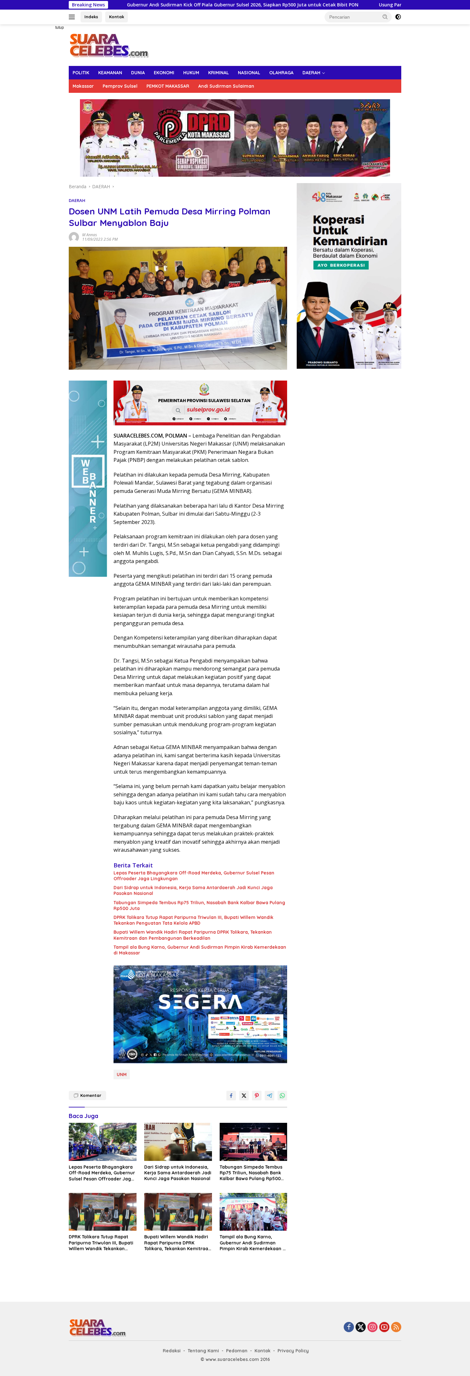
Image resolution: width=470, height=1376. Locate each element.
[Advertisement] (46, 120)
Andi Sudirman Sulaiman (226, 86)
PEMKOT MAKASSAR (167, 86)
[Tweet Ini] (244, 1095)
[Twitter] (361, 1327)
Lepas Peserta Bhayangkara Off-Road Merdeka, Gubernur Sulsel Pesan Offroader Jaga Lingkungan (194, 875)
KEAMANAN (110, 73)
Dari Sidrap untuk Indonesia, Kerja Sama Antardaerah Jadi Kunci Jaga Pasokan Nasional (193, 890)
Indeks (91, 16)
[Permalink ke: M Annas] (74, 236)
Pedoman (236, 1351)
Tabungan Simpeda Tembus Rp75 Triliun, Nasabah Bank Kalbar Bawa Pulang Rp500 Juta (199, 905)
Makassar (83, 86)
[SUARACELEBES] (109, 45)
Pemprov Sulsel (120, 86)
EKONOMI (164, 73)
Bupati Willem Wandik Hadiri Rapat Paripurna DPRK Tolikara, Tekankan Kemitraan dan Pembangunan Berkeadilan (193, 935)
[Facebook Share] (231, 1095)
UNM (122, 1074)
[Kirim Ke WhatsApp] (282, 1095)
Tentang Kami (203, 1351)
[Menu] (73, 17)
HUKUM (191, 73)
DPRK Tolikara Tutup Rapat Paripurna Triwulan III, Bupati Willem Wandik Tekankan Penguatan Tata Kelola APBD (193, 920)
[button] (385, 17)
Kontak (116, 16)
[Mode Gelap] (398, 17)
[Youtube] (384, 1327)
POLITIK (81, 73)
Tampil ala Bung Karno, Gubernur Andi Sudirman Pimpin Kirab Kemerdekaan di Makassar (200, 950)
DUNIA (138, 73)
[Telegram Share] (269, 1095)
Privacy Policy (293, 1351)
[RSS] (396, 1327)
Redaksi (172, 1351)
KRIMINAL (218, 73)
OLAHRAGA (281, 73)
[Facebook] (349, 1327)
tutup (59, 27)
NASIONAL (249, 73)
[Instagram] (372, 1327)
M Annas (89, 234)
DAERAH (311, 73)
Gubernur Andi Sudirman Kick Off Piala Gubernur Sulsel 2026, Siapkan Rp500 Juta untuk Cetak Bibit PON (170, 5)
